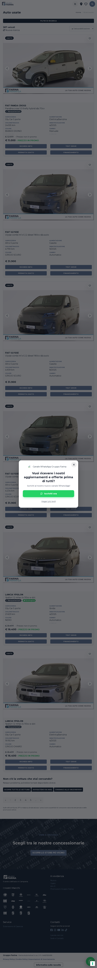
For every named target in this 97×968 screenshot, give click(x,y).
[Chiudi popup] (74, 464)
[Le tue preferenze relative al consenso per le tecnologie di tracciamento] (92, 963)
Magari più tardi (48, 501)
